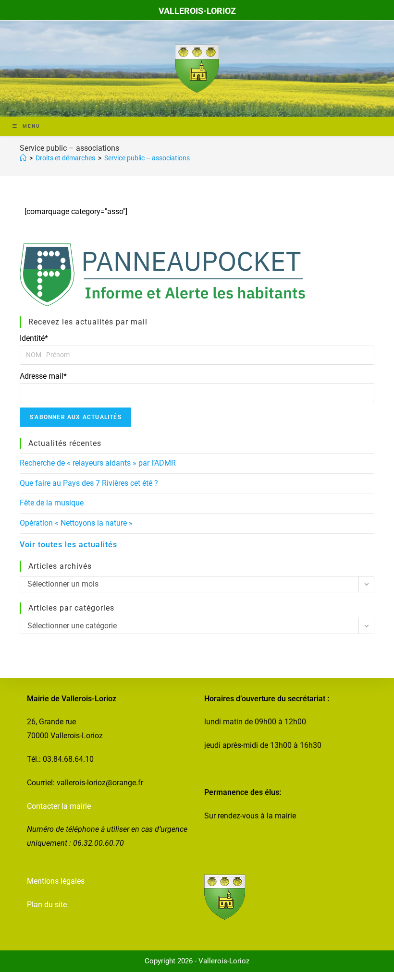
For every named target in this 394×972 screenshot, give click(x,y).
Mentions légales (56, 881)
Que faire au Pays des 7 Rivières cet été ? (89, 483)
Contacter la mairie (59, 806)
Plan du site (47, 904)
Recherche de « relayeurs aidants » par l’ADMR (98, 463)
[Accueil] (23, 158)
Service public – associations (147, 158)
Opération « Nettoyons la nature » (76, 523)
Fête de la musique (52, 502)
